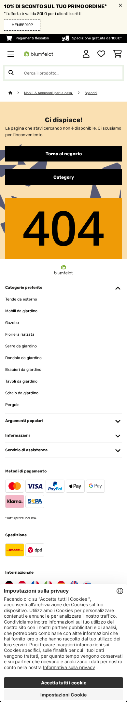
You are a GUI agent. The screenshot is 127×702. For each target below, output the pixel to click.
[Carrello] (117, 54)
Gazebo (12, 322)
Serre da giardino (21, 346)
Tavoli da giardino (21, 381)
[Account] (86, 54)
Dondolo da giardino (23, 358)
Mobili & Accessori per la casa (48, 93)
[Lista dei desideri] (101, 54)
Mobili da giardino (21, 311)
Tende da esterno (21, 299)
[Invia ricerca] (11, 73)
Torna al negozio (64, 153)
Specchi (91, 93)
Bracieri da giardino (23, 369)
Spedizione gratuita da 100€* (97, 38)
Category (63, 177)
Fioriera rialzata (20, 334)
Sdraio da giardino (21, 393)
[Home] (16, 93)
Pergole (12, 404)
